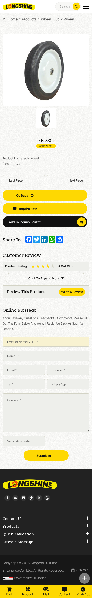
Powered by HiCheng (30, 577)
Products (29, 19)
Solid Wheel (64, 19)
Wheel (46, 19)
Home (13, 19)
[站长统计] (8, 577)
